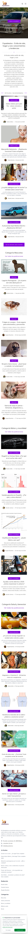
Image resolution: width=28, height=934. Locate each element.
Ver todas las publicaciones (14, 256)
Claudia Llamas (5, 887)
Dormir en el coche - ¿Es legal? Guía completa (12, 853)
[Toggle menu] (25, 3)
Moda (2, 909)
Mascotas (14, 277)
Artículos (4, 850)
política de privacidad (7, 927)
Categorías (5, 894)
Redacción (4, 881)
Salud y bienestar (14, 184)
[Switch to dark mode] (22, 3)
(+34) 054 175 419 (7, 843)
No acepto (8, 930)
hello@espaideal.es (8, 846)
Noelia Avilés (4, 884)
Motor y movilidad (14, 21)
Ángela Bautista (5, 890)
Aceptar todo (20, 930)
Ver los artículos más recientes (14, 244)
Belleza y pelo (14, 100)
